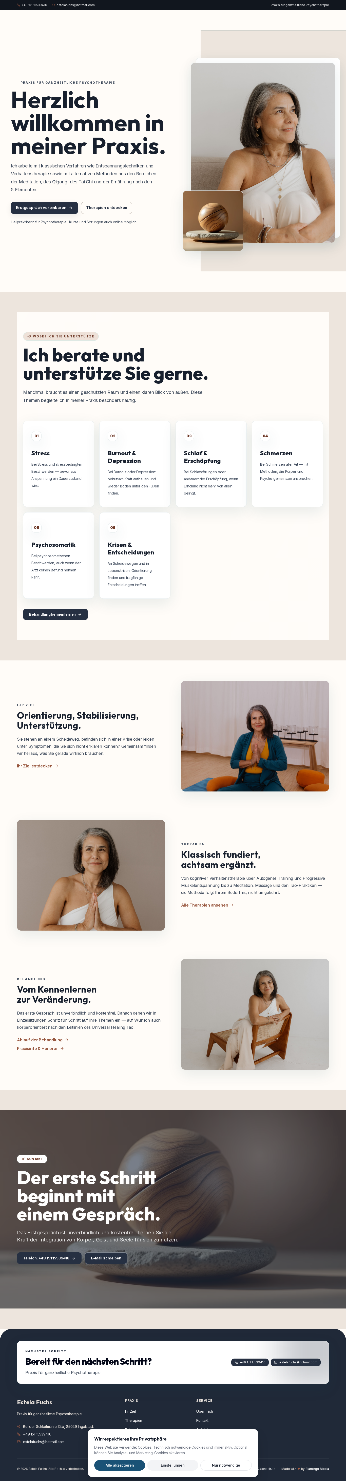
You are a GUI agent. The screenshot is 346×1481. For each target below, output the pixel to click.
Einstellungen (173, 1465)
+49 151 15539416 (34, 5)
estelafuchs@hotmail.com (75, 5)
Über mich (204, 1411)
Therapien (133, 1420)
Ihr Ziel (130, 1411)
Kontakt (202, 1420)
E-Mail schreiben (106, 1258)
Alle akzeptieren (120, 1465)
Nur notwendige (226, 1465)
